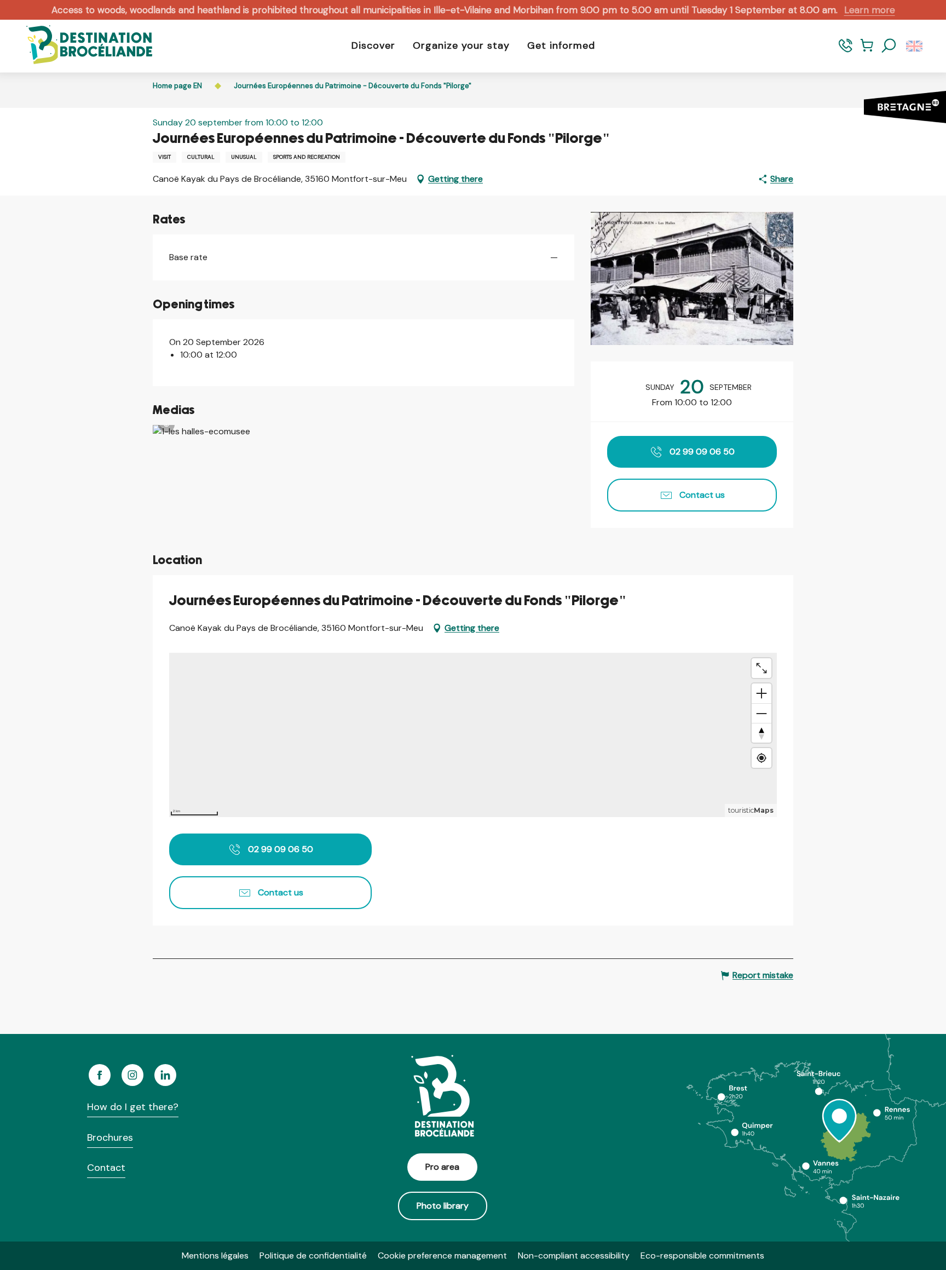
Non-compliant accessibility (574, 1255)
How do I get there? (132, 1106)
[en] (915, 46)
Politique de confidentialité (313, 1255)
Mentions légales (215, 1255)
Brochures (110, 1137)
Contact (106, 1167)
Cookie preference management (442, 1255)
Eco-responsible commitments (702, 1255)
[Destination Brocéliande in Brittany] (81, 45)
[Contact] (845, 50)
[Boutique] (867, 50)
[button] (889, 46)
